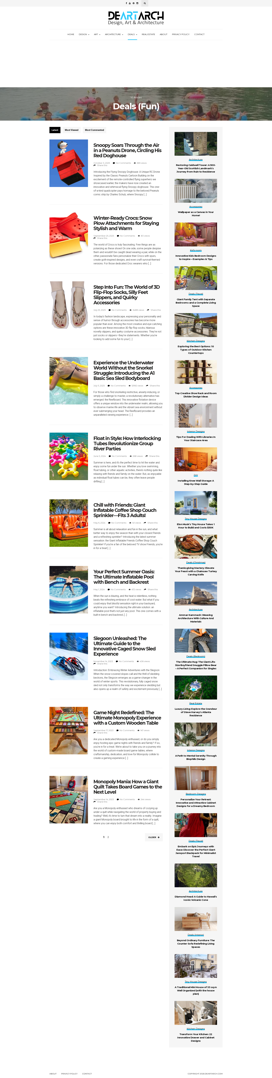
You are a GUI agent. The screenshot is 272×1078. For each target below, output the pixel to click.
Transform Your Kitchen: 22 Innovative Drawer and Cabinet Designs (195, 1037)
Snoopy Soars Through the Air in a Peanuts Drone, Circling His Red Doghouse (127, 150)
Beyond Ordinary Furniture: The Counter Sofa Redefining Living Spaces (196, 943)
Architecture (113, 34)
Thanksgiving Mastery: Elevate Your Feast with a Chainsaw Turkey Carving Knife (196, 571)
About (163, 34)
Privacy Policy (181, 34)
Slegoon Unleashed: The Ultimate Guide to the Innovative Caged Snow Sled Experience (125, 646)
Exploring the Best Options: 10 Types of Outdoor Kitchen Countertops (196, 349)
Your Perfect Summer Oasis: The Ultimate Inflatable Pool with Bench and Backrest (124, 577)
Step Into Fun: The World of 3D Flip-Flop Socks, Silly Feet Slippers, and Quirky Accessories (127, 294)
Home (71, 34)
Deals (131, 34)
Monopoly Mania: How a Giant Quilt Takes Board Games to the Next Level (128, 787)
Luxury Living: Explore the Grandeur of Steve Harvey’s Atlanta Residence (196, 712)
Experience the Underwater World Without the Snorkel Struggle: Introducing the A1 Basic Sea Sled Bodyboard (124, 370)
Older (152, 837)
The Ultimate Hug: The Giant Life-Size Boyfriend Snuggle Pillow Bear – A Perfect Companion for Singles (196, 665)
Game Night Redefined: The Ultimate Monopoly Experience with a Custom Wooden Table (127, 718)
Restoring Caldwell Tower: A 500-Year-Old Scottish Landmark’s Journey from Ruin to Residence (196, 168)
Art (96, 34)
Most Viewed (71, 130)
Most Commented (94, 130)
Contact (199, 34)
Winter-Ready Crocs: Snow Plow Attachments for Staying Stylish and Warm (126, 223)
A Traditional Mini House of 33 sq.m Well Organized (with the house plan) (196, 990)
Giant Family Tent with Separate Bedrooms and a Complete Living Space (196, 302)
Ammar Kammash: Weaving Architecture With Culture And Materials (196, 618)
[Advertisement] (136, 64)
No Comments (123, 163)
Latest (55, 130)
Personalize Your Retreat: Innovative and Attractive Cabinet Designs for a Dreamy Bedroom (196, 803)
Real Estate (148, 34)
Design (83, 34)
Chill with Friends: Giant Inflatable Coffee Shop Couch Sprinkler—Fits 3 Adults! (125, 510)
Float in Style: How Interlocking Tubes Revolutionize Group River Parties (127, 443)
